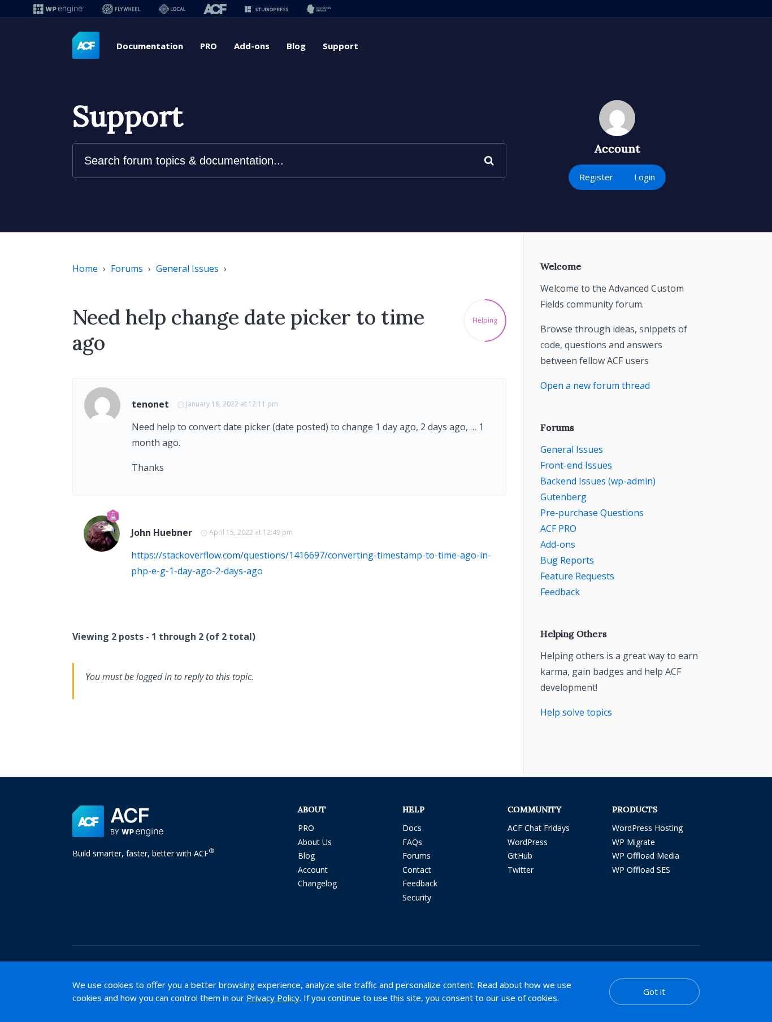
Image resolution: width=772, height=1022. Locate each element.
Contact (416, 869)
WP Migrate (633, 842)
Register (596, 177)
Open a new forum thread (595, 385)
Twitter (521, 869)
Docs (412, 827)
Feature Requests (577, 576)
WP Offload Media (645, 855)
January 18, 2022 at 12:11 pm (232, 404)
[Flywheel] (121, 9)
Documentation (149, 45)
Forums (127, 268)
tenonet (150, 404)
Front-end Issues (576, 465)
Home (85, 268)
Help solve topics (576, 712)
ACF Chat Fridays (539, 827)
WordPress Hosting (647, 827)
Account (313, 869)
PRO (208, 45)
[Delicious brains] (319, 9)
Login (644, 177)
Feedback (560, 592)
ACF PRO (558, 528)
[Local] (172, 9)
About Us (315, 842)
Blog (296, 45)
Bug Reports (567, 560)
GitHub (520, 855)
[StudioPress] (266, 9)
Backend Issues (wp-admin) (598, 481)
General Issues (187, 268)
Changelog (317, 883)
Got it (654, 991)
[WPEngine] (58, 9)
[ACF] (215, 9)
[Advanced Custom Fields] (86, 46)
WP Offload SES (641, 869)
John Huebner (161, 532)
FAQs (412, 842)
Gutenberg (563, 497)
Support (340, 45)
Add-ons (252, 45)
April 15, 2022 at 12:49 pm (251, 532)
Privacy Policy (273, 997)
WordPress (528, 842)
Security (416, 897)
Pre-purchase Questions (592, 512)
